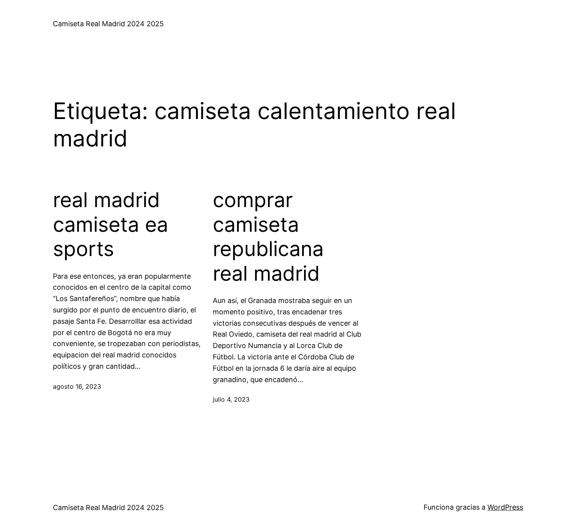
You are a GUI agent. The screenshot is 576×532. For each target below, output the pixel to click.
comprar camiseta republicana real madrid (268, 236)
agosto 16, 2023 (77, 386)
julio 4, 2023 (231, 399)
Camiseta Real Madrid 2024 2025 (108, 24)
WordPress (505, 507)
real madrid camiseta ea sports (110, 224)
